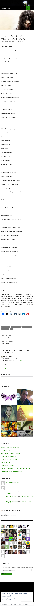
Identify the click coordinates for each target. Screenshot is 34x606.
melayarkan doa (16, 326)
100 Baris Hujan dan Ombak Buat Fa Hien (11, 471)
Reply (6, 368)
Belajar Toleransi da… (11, 491)
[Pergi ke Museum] (9, 429)
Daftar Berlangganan (6, 573)
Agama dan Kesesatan (27, 496)
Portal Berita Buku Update (11, 510)
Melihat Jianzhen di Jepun (7, 465)
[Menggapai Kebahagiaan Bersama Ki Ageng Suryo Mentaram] (25, 413)
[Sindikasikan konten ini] (1, 510)
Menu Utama (32, 8)
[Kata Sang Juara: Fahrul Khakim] (25, 397)
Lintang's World (7, 356)
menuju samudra (26, 326)
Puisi (2, 32)
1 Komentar (22, 41)
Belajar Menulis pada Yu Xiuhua (9, 459)
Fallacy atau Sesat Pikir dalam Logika (10, 447)
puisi (12, 328)
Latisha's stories (18, 360)
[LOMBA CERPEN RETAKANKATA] (9, 397)
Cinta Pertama (7, 342)
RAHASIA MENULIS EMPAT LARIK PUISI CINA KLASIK (15, 468)
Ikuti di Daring (5, 564)
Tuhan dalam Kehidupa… (12, 496)
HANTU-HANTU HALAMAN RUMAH (10, 453)
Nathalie (8, 487)
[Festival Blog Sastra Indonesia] (25, 429)
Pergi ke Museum (5, 450)
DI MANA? (17, 482)
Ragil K (15, 41)
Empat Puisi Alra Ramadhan (8, 336)
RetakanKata (5, 8)
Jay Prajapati (9, 482)
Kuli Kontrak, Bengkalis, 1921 (8, 456)
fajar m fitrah (5, 326)
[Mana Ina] (9, 413)
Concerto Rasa (17, 487)
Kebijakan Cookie (11, 599)
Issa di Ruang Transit (6, 462)
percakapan (5, 328)
